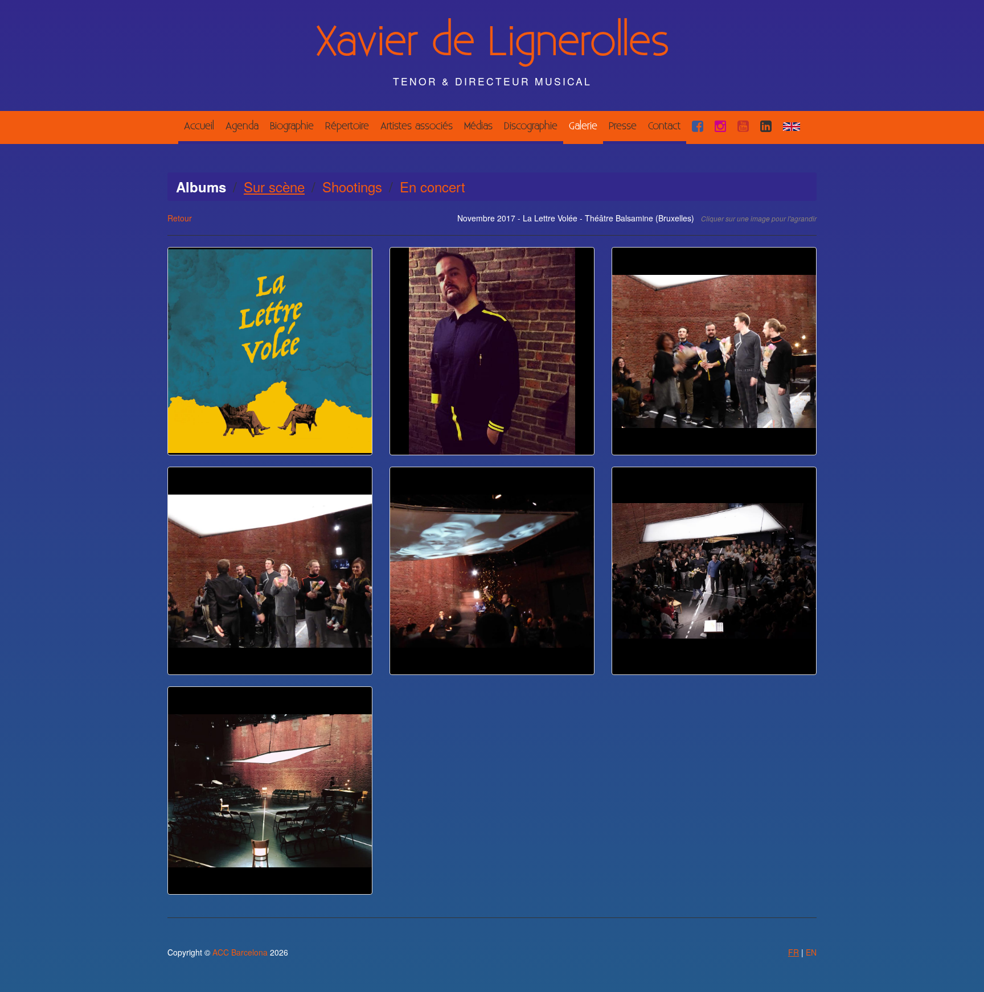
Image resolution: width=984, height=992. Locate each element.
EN (811, 952)
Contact (664, 126)
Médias (478, 126)
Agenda (242, 126)
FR (793, 952)
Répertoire (347, 126)
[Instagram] (720, 126)
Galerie (583, 126)
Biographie (292, 126)
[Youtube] (743, 126)
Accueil (199, 126)
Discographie (530, 126)
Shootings (352, 186)
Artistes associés (416, 126)
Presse (623, 126)
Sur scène (274, 186)
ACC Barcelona (240, 952)
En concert (432, 186)
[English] (791, 126)
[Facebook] (697, 126)
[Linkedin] (766, 126)
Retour (179, 218)
